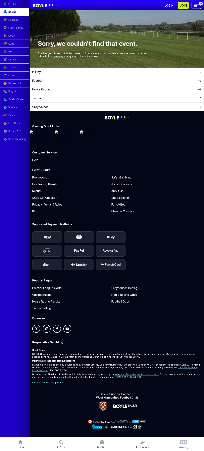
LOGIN (169, 5)
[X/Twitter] (36, 329)
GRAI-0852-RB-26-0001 (129, 377)
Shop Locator (120, 197)
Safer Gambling (121, 177)
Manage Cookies (122, 211)
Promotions (39, 177)
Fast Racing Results (45, 184)
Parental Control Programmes (48, 382)
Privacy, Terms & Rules (47, 204)
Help (35, 160)
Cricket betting (42, 294)
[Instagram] (47, 329)
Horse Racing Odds (124, 294)
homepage (59, 56)
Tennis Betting (41, 308)
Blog (35, 211)
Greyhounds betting (124, 288)
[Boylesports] (45, 5)
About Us (117, 191)
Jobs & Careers (121, 184)
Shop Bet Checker (44, 197)
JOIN (183, 5)
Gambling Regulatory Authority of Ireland (137, 374)
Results (37, 191)
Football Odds (120, 301)
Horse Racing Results (46, 301)
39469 (136, 356)
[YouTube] (67, 329)
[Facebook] (57, 329)
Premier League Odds (46, 288)
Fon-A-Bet (118, 204)
